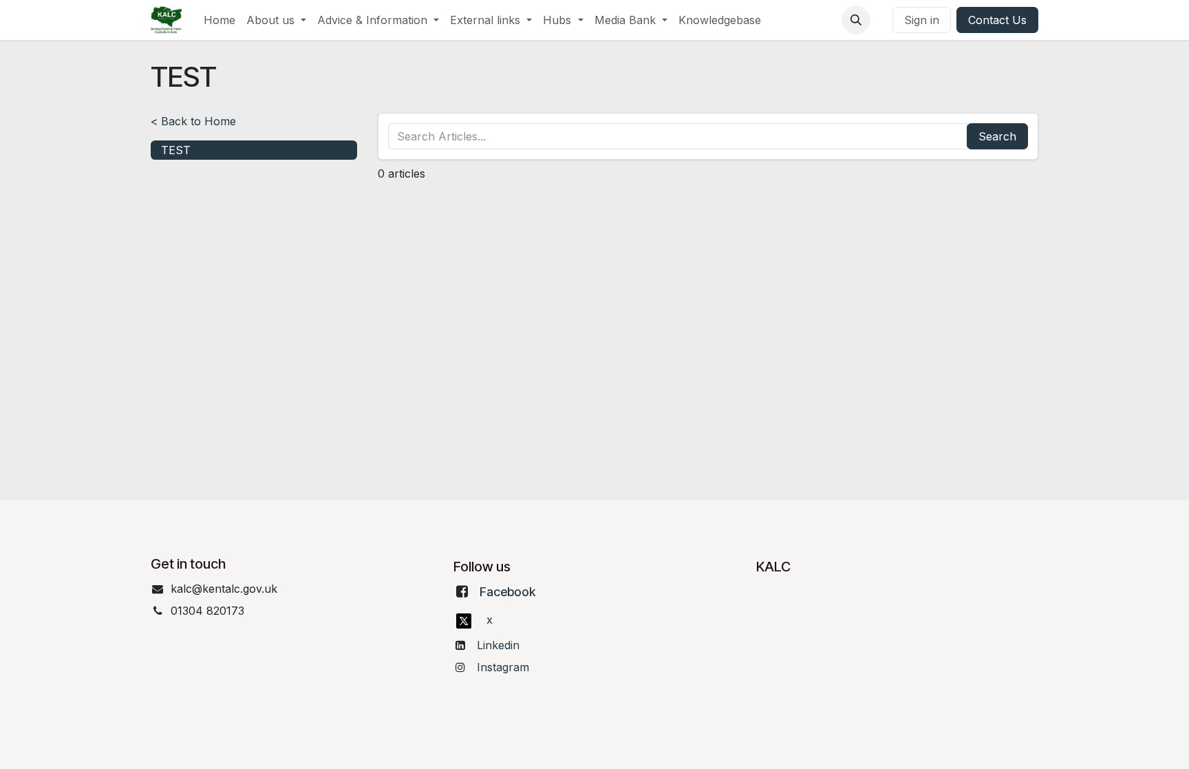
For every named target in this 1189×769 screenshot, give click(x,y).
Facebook (507, 591)
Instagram (503, 667)
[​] (881, 20)
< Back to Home (193, 121)
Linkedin (498, 645)
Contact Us (997, 20)
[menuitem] (219, 20)
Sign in (921, 20)
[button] (856, 20)
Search (997, 136)
